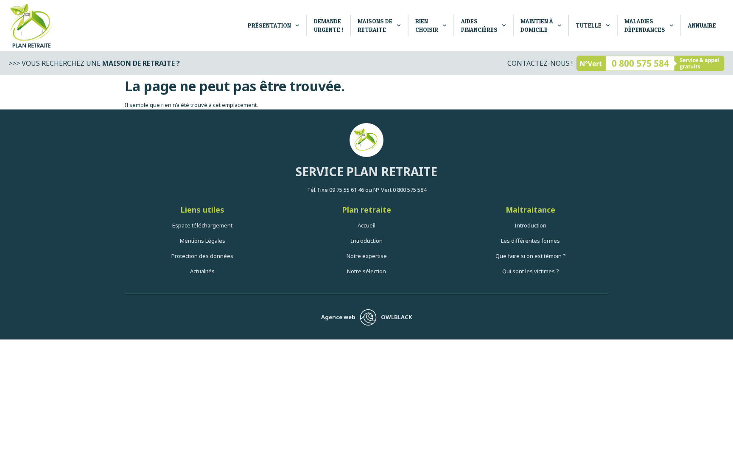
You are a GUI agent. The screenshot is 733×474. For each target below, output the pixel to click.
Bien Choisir (426, 25)
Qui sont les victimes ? (530, 271)
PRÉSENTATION (269, 25)
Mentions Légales (202, 240)
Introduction (367, 240)
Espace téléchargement (202, 225)
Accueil (366, 225)
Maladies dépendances (644, 25)
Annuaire (702, 25)
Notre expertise (367, 256)
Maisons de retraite (375, 25)
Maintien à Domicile (536, 25)
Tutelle (589, 25)
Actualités (202, 271)
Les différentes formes (530, 240)
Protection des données (202, 256)
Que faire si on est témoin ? (530, 256)
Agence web (338, 317)
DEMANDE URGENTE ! (328, 25)
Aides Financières (479, 25)
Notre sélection (366, 271)
